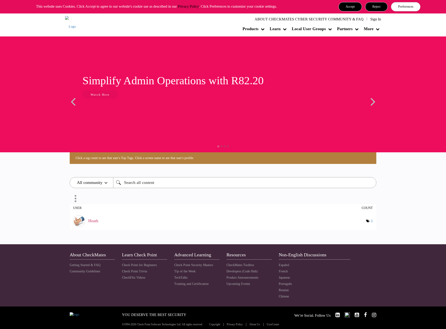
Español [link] (284, 265)
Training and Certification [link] (191, 284)
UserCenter (273, 324)
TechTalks (180, 277)
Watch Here (100, 94)
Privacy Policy (188, 6)
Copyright (214, 324)
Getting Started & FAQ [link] (85, 265)
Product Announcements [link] (242, 277)
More (369, 28)
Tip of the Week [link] (185, 271)
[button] (350, 6)
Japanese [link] (284, 277)
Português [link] (285, 284)
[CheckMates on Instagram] (372, 315)
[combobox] (244, 182)
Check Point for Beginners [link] (139, 265)
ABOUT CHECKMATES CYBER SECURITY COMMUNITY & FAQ (309, 19)
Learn (275, 28)
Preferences (405, 6)
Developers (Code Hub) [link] (242, 271)
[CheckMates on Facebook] (363, 315)
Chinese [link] (284, 296)
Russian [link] (284, 290)
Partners (345, 28)
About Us (254, 324)
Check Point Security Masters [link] (193, 265)
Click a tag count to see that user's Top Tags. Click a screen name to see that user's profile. (134, 158)
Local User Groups (309, 28)
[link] (335, 315)
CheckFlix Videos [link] (133, 277)
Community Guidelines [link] (85, 271)
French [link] (283, 271)
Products (251, 28)
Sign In (375, 19)
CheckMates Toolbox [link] (240, 265)
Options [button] (75, 198)
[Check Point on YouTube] (355, 315)
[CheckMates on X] (345, 315)
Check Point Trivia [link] (134, 271)
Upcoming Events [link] (238, 284)
